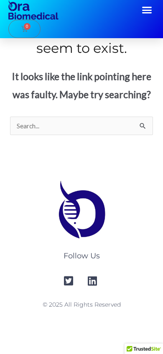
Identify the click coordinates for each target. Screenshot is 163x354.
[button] (147, 10)
